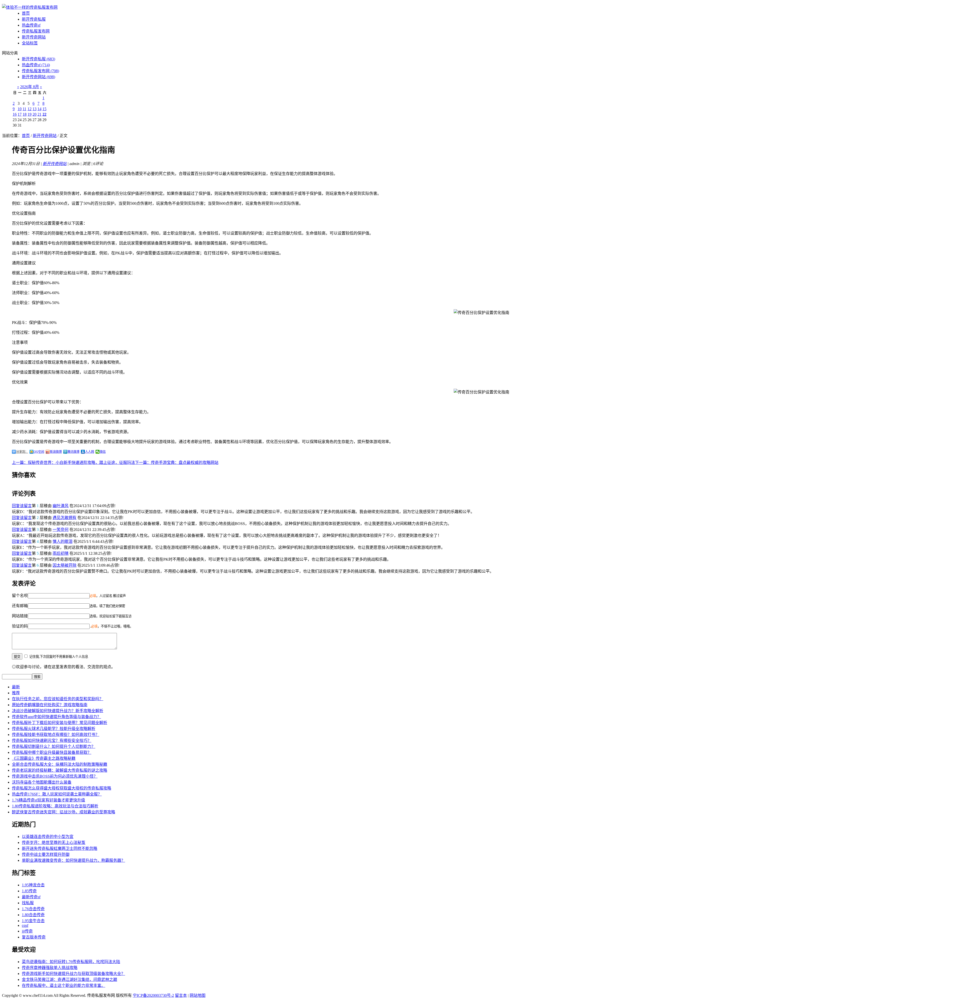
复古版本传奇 (34, 937)
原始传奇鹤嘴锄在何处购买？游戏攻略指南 (49, 705)
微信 (103, 451)
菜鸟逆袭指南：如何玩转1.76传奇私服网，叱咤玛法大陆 (71, 962)
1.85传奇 (29, 891)
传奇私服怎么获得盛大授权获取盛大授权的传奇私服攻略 (61, 788)
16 (15, 114)
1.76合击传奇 (33, 909)
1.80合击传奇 (33, 915)
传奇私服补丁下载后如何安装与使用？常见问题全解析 (59, 723)
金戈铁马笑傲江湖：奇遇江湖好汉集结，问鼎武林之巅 (69, 979)
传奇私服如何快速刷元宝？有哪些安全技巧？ (51, 740)
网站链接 (20, 616)
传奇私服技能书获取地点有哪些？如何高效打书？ (55, 734)
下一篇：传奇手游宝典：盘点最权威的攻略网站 (176, 462)
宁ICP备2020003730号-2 (153, 995)
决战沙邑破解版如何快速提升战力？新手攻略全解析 (57, 711)
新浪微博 (56, 451)
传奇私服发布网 (36, 31)
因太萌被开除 (64, 565)
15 (44, 109)
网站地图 (197, 995)
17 (20, 114)
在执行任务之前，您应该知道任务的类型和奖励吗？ (57, 699)
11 (24, 109)
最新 (16, 687)
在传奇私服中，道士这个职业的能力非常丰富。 (63, 985)
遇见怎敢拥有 (64, 518)
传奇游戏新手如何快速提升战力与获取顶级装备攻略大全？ (73, 973)
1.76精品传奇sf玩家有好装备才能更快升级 (48, 800)
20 (34, 114)
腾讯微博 (73, 451)
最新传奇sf (31, 897)
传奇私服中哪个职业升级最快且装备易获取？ (51, 752)
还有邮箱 (20, 606)
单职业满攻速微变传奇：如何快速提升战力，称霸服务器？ (73, 860)
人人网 (89, 451)
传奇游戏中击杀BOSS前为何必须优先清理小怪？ (55, 776)
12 (30, 109)
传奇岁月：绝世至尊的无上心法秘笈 (53, 842)
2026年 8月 (29, 87)
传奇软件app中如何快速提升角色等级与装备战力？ (56, 717)
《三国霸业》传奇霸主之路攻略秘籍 (43, 758)
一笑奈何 (60, 529)
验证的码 (20, 626)
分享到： (22, 451)
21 (39, 114)
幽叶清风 (60, 506)
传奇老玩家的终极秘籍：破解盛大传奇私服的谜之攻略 (59, 770)
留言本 (181, 995)
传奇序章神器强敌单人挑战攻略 (49, 968)
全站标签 (30, 43)
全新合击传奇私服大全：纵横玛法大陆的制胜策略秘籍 (59, 764)
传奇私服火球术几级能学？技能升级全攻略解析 (53, 728)
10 (20, 109)
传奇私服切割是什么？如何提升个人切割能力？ (53, 746)
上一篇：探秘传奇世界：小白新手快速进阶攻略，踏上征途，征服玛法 (73, 462)
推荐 (16, 693)
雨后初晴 (60, 553)
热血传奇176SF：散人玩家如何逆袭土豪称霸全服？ (57, 794)
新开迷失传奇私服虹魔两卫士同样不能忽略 (59, 848)
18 (25, 114)
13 (34, 109)
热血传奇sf (31, 25)
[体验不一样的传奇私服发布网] (30, 7)
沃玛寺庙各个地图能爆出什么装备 (41, 782)
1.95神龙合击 (33, 885)
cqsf (25, 925)
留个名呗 (20, 595)
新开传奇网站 (34, 37)
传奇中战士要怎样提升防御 (45, 854)
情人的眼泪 (62, 541)
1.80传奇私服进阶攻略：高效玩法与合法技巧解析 (55, 806)
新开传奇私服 (34, 19)
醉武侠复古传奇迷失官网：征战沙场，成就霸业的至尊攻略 (63, 812)
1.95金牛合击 (33, 921)
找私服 (28, 903)
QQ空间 (39, 451)
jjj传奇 (27, 931)
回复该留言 (22, 506)
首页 (26, 13)
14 (39, 109)
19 (30, 114)
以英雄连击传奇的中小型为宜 (47, 836)
